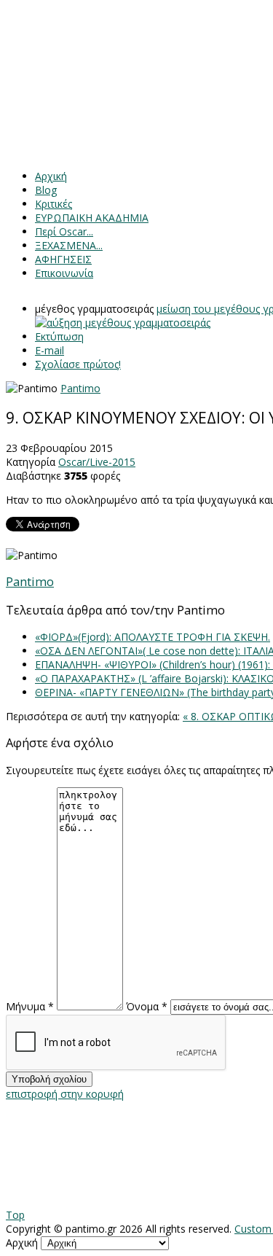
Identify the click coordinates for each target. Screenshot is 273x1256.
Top (15, 1215)
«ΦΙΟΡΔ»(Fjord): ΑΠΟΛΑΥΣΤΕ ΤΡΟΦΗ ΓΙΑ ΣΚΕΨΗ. (152, 637)
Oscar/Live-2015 (96, 462)
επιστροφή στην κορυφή (65, 1094)
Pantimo (80, 388)
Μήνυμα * (30, 1006)
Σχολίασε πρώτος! (78, 364)
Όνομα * (146, 1006)
